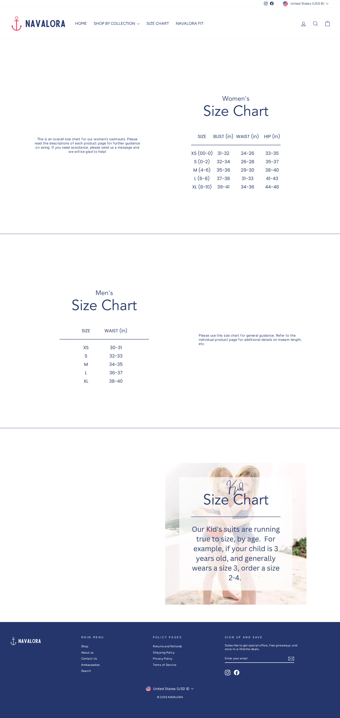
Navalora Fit (189, 23)
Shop (85, 646)
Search (86, 671)
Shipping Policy (164, 652)
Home (81, 23)
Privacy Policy (162, 658)
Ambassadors (90, 665)
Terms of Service (164, 665)
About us (87, 652)
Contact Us (89, 658)
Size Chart (157, 23)
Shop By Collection (115, 23)
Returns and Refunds (167, 646)
